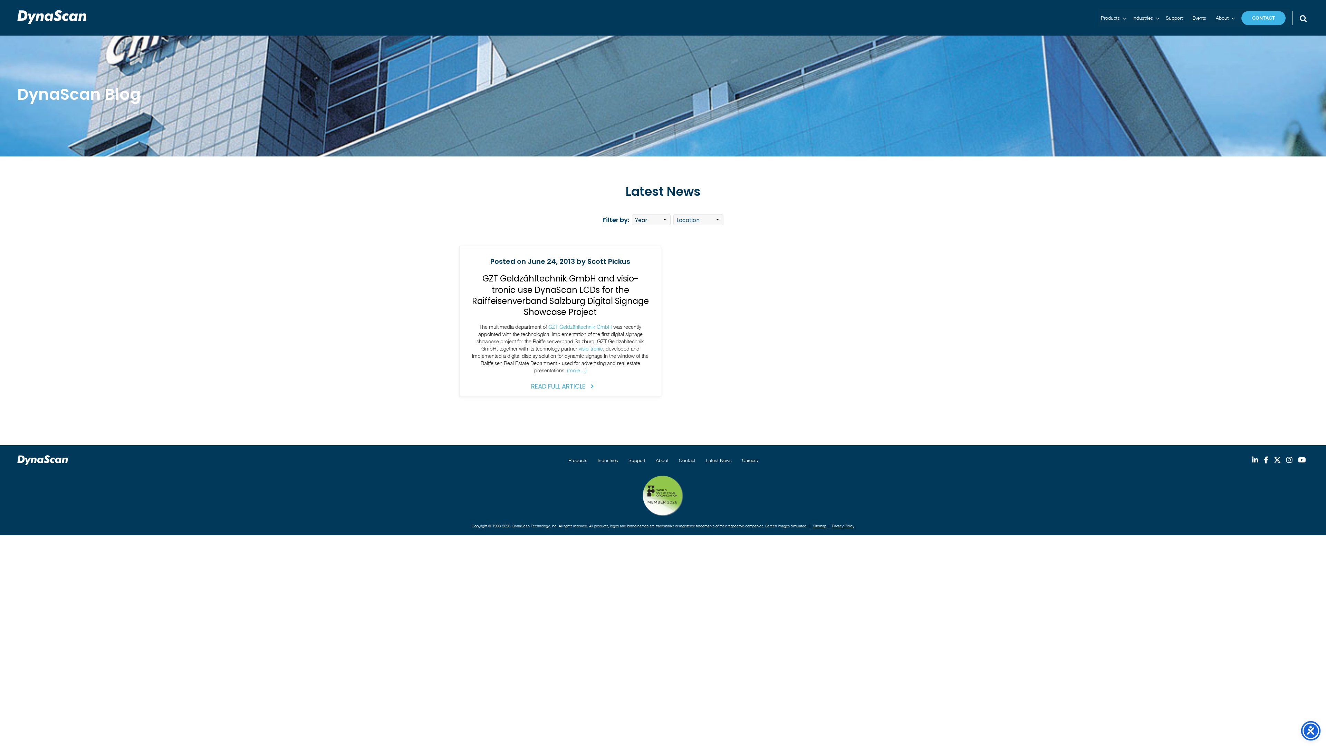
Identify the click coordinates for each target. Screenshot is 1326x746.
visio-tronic (591, 348)
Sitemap (819, 526)
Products (1110, 18)
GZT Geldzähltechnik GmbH (580, 327)
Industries (1143, 18)
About (1222, 18)
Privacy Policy (843, 526)
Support (1174, 18)
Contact (1263, 18)
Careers (750, 460)
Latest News (719, 460)
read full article (558, 386)
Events (1199, 18)
